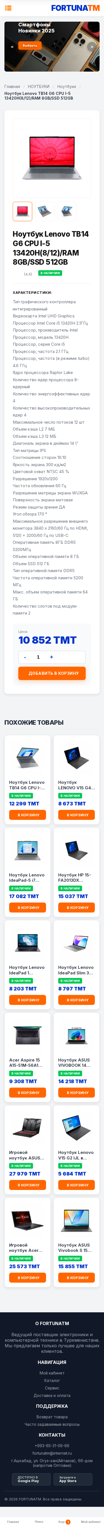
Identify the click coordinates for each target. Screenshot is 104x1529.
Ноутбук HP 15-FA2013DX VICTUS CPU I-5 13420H (74, 877)
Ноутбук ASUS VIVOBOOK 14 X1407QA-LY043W (74, 1062)
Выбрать (30, 45)
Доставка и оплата (52, 1395)
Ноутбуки (66, 86)
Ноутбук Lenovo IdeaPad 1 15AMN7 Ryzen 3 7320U (27, 970)
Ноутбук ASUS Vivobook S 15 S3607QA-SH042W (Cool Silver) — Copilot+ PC (74, 1247)
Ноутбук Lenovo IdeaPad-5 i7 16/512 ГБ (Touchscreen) (27, 877)
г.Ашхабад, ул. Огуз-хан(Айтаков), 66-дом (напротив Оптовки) (52, 1463)
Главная (12, 86)
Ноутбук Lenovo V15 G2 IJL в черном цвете (76, 1155)
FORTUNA (75, 8)
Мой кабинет (52, 1373)
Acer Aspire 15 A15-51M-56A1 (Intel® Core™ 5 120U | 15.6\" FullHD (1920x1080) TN (25, 1062)
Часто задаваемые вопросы (52, 1424)
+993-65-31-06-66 (52, 1445)
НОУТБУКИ (38, 86)
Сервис (52, 1388)
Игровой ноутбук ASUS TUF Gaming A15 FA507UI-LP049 (26, 1155)
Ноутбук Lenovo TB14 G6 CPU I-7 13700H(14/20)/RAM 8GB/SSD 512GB (27, 785)
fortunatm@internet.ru (52, 1453)
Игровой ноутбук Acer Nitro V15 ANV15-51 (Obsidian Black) (26, 1247)
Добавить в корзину (54, 673)
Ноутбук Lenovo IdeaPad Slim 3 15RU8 (76, 970)
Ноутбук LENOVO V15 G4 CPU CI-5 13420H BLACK (75, 785)
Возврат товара (52, 1416)
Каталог (52, 1380)
